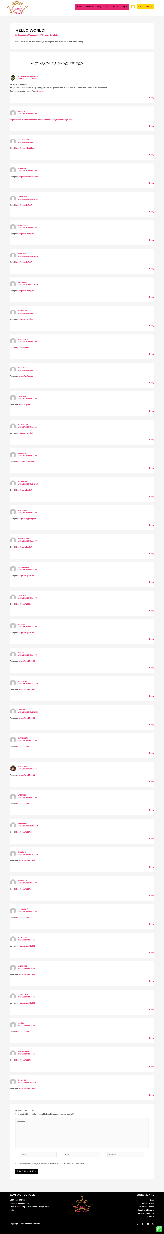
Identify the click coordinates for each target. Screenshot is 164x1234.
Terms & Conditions (145, 1213)
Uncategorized (34, 35)
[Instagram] (142, 1224)
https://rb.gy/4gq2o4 (23, 490)
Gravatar (40, 91)
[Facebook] (148, 1224)
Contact (115, 7)
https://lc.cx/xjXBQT (23, 205)
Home (79, 7)
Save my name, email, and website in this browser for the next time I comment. (51, 1164)
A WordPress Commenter (28, 76)
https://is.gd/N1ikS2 (27, 575)
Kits (106, 7)
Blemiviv (89, 7)
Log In (124, 7)
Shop (99, 7)
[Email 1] (153, 1224)
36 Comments (21, 35)
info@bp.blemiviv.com (19, 1203)
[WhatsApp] (137, 1224)
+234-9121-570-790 (17, 1200)
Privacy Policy (148, 1203)
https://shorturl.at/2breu (25, 148)
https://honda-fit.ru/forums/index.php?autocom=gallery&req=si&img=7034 (41, 120)
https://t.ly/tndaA (26, 319)
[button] (145, 6)
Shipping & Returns (145, 1210)
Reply (151, 98)
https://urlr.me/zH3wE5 (24, 461)
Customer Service (146, 1207)
